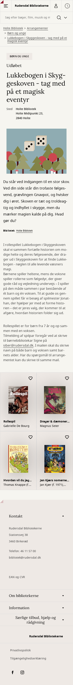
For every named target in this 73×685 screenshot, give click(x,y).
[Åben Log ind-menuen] (55, 6)
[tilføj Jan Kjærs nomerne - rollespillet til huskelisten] (67, 437)
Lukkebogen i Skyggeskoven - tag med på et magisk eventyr (37, 40)
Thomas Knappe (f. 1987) (16, 485)
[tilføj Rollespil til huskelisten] (30, 378)
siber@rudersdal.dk (18, 345)
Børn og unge (16, 33)
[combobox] (36, 17)
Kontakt (16, 516)
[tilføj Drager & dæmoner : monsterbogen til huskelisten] (67, 378)
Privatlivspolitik (20, 650)
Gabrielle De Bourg (16, 426)
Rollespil (9, 421)
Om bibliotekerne (24, 595)
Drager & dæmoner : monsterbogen (54, 421)
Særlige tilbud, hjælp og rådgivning (35, 620)
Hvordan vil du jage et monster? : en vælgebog (17, 480)
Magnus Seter (49, 426)
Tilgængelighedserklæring (28, 658)
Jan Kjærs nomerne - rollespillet (54, 480)
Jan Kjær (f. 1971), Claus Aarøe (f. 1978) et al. (54, 485)
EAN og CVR (17, 577)
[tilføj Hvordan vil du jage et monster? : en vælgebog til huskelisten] (30, 437)
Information (19, 607)
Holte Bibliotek (13, 28)
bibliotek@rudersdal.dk (25, 558)
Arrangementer (37, 28)
